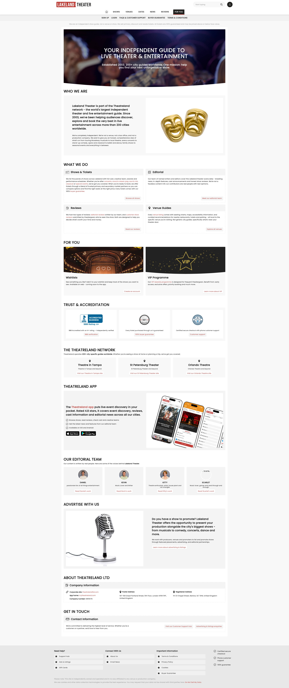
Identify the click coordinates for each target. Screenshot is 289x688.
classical (69, 184)
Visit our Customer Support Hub (179, 626)
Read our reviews (133, 229)
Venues (129, 11)
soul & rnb (133, 181)
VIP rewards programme (161, 282)
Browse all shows (133, 198)
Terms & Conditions (177, 17)
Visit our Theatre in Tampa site (90, 373)
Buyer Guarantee (156, 17)
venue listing (158, 215)
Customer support (197, 334)
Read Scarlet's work (206, 491)
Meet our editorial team (212, 198)
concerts (108, 181)
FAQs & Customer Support (132, 17)
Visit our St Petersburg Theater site (144, 373)
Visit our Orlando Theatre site (199, 373)
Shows (116, 11)
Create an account (132, 291)
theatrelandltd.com (91, 592)
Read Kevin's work (124, 491)
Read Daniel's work (83, 491)
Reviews (165, 11)
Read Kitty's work (165, 491)
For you (179, 11)
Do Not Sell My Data (193, 682)
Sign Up (105, 17)
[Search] (222, 4)
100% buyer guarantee (144, 334)
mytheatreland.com (87, 595)
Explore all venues (214, 229)
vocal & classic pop (120, 181)
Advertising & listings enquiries (209, 626)
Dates (141, 11)
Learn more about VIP (213, 291)
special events (82, 184)
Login (114, 17)
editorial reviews (98, 215)
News (152, 11)
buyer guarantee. (77, 191)
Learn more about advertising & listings (169, 547)
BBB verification (91, 334)
